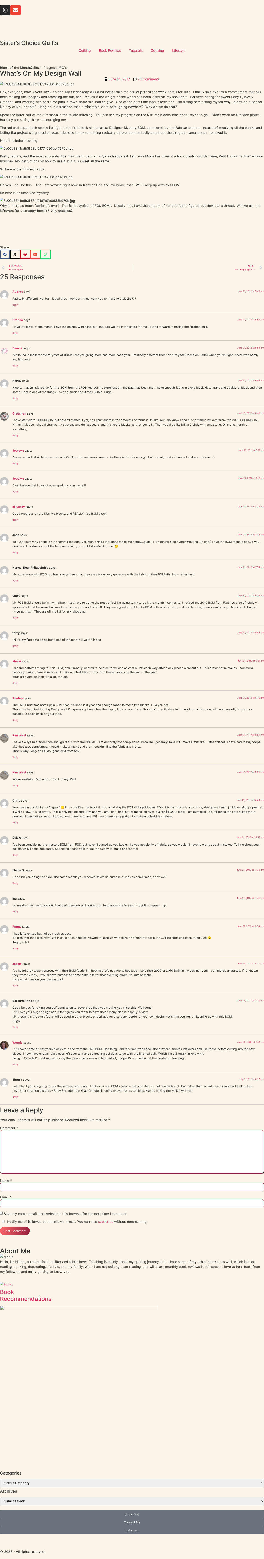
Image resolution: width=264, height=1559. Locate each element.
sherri (16, 661)
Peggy (16, 926)
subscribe (105, 1221)
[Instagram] (5, 10)
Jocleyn (18, 450)
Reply (15, 304)
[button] (5, 254)
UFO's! (62, 68)
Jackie (17, 963)
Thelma (17, 698)
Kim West (19, 735)
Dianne (17, 348)
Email (5, 1197)
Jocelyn (18, 478)
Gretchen (19, 413)
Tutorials (136, 50)
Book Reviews (110, 50)
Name (6, 1180)
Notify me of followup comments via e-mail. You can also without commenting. (76, 1221)
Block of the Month (15, 68)
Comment (9, 1128)
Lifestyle (178, 50)
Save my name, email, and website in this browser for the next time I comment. (65, 1213)
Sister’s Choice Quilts (29, 42)
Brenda (17, 320)
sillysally (18, 506)
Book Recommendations (26, 1295)
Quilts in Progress (43, 68)
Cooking (157, 50)
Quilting (85, 50)
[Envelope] (15, 10)
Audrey (17, 291)
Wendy (17, 1042)
